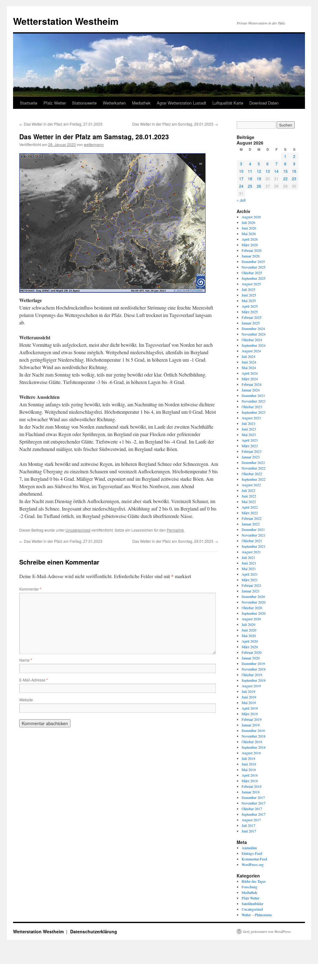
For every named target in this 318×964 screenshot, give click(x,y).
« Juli (241, 200)
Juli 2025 (248, 289)
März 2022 (250, 512)
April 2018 (250, 775)
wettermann (94, 144)
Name (25, 660)
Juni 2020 (249, 629)
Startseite (28, 103)
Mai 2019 (249, 702)
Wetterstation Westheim (66, 21)
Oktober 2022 (252, 473)
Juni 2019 (249, 696)
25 (250, 186)
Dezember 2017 (253, 797)
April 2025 (250, 306)
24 (241, 186)
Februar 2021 (251, 585)
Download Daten (264, 103)
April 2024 (250, 373)
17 (241, 178)
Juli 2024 (248, 356)
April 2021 (250, 574)
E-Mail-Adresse (33, 679)
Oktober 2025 (252, 272)
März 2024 (250, 378)
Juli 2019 (248, 691)
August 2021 (251, 551)
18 (250, 178)
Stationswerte (84, 103)
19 (259, 178)
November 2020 (254, 602)
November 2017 (254, 803)
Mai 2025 (249, 300)
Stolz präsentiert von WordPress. (267, 931)
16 (294, 171)
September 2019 (254, 680)
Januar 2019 (251, 724)
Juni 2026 (249, 227)
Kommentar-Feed (254, 858)
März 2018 (250, 780)
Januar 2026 (251, 255)
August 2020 (251, 618)
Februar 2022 (251, 518)
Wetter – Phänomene (257, 914)
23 (294, 178)
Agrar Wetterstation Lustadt (181, 103)
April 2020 (250, 641)
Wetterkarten (114, 103)
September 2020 (254, 613)
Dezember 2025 (253, 261)
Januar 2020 (251, 657)
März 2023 (250, 445)
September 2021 (254, 546)
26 (259, 186)
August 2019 (251, 685)
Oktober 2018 (252, 741)
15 (285, 171)
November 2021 (254, 535)
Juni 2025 (249, 294)
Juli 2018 (248, 758)
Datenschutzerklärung (93, 931)
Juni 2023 (249, 428)
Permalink (175, 530)
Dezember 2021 (253, 529)
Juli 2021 (248, 557)
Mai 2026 (249, 233)
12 (259, 171)
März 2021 (250, 579)
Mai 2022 (249, 501)
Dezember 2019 (253, 663)
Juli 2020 (248, 624)
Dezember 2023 (253, 395)
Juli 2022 (248, 490)
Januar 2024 (251, 389)
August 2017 (251, 819)
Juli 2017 (248, 825)
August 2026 (251, 216)
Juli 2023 (248, 423)
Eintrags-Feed (252, 853)
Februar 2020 (251, 652)
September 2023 (254, 412)
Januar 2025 (251, 322)
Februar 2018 (251, 786)
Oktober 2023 (252, 406)
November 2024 (254, 334)
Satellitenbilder (252, 903)
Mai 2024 (249, 367)
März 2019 (250, 713)
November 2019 (254, 669)
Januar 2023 (251, 456)
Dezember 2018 (253, 730)
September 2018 (254, 747)
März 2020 (250, 646)
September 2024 (254, 345)
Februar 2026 (251, 250)
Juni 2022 (249, 495)
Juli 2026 (248, 222)
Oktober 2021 (252, 540)
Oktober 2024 (252, 339)
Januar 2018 (251, 791)
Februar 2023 (251, 451)
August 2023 (251, 417)
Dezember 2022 (253, 462)
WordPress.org (253, 864)
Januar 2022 (251, 523)
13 (268, 171)
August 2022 (251, 484)
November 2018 (254, 736)
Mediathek (141, 103)
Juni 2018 (249, 763)
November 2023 (254, 401)
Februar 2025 (251, 317)
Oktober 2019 (252, 674)
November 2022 (254, 468)
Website (26, 699)
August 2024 (251, 350)
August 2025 (251, 283)
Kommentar (30, 588)
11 (250, 171)
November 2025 (254, 267)
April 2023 (250, 440)
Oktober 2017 (252, 808)
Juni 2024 (249, 361)
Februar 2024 (251, 384)
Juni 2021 (249, 562)
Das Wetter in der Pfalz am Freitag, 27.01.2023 (60, 124)
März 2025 (250, 311)
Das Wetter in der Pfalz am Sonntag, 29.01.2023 (175, 124)
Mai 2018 (249, 769)
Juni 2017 (249, 830)
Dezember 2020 (253, 596)
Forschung (249, 886)
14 (276, 171)
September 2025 (254, 278)
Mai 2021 (249, 568)
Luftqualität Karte (227, 103)
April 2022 (250, 507)
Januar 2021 (251, 590)
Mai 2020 (249, 635)
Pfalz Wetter (54, 103)
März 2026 (250, 244)
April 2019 (250, 708)
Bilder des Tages (254, 881)
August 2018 (251, 752)
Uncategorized (78, 530)
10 (241, 171)
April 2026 (250, 239)
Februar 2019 (251, 719)
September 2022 (254, 479)
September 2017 (254, 814)
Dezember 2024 (253, 328)
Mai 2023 (249, 434)
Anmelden (249, 847)
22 (285, 178)
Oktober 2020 (252, 607)
